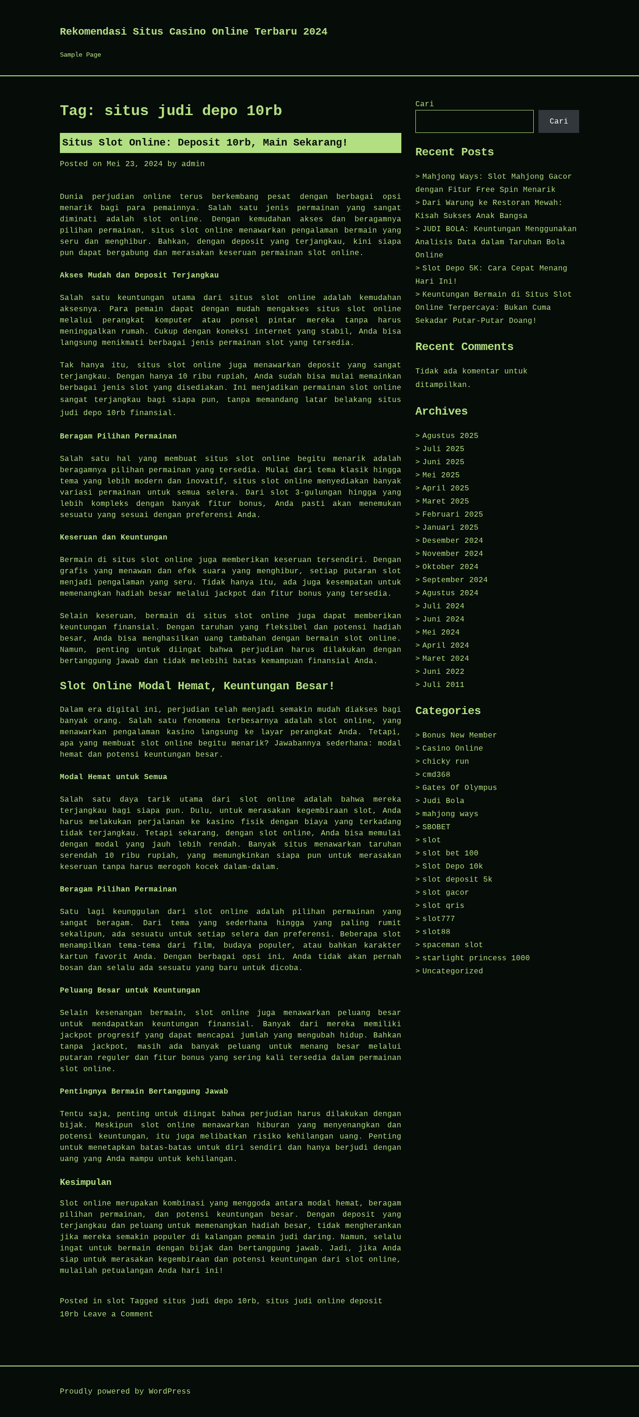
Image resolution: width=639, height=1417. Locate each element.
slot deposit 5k (457, 880)
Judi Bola (443, 801)
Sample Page (80, 54)
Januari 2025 (450, 528)
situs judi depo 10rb (209, 1301)
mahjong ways (450, 814)
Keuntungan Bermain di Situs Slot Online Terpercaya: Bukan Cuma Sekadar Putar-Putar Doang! (493, 308)
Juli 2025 (443, 449)
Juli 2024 (443, 606)
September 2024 (455, 580)
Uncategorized (452, 971)
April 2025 (445, 488)
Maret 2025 (445, 501)
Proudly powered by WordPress (125, 1392)
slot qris (443, 906)
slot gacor (445, 893)
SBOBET (436, 827)
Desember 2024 (452, 541)
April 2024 (445, 646)
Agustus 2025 (450, 436)
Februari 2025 (452, 515)
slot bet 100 (450, 853)
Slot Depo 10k (452, 866)
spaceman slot (452, 945)
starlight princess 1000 (476, 958)
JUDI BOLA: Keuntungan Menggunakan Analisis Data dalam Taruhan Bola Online (496, 242)
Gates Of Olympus (459, 788)
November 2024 (452, 554)
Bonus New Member (459, 735)
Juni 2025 (443, 462)
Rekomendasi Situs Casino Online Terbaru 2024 (193, 32)
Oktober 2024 (450, 567)
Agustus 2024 (450, 593)
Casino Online (452, 749)
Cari (424, 104)
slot (116, 1301)
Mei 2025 (441, 475)
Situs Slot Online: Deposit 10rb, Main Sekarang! (205, 143)
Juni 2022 (443, 672)
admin (193, 164)
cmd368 (436, 775)
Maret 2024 (445, 659)
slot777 (438, 919)
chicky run (445, 762)
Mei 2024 (441, 632)
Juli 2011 (443, 685)
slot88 (436, 932)
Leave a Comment (118, 1314)
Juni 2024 (443, 619)
